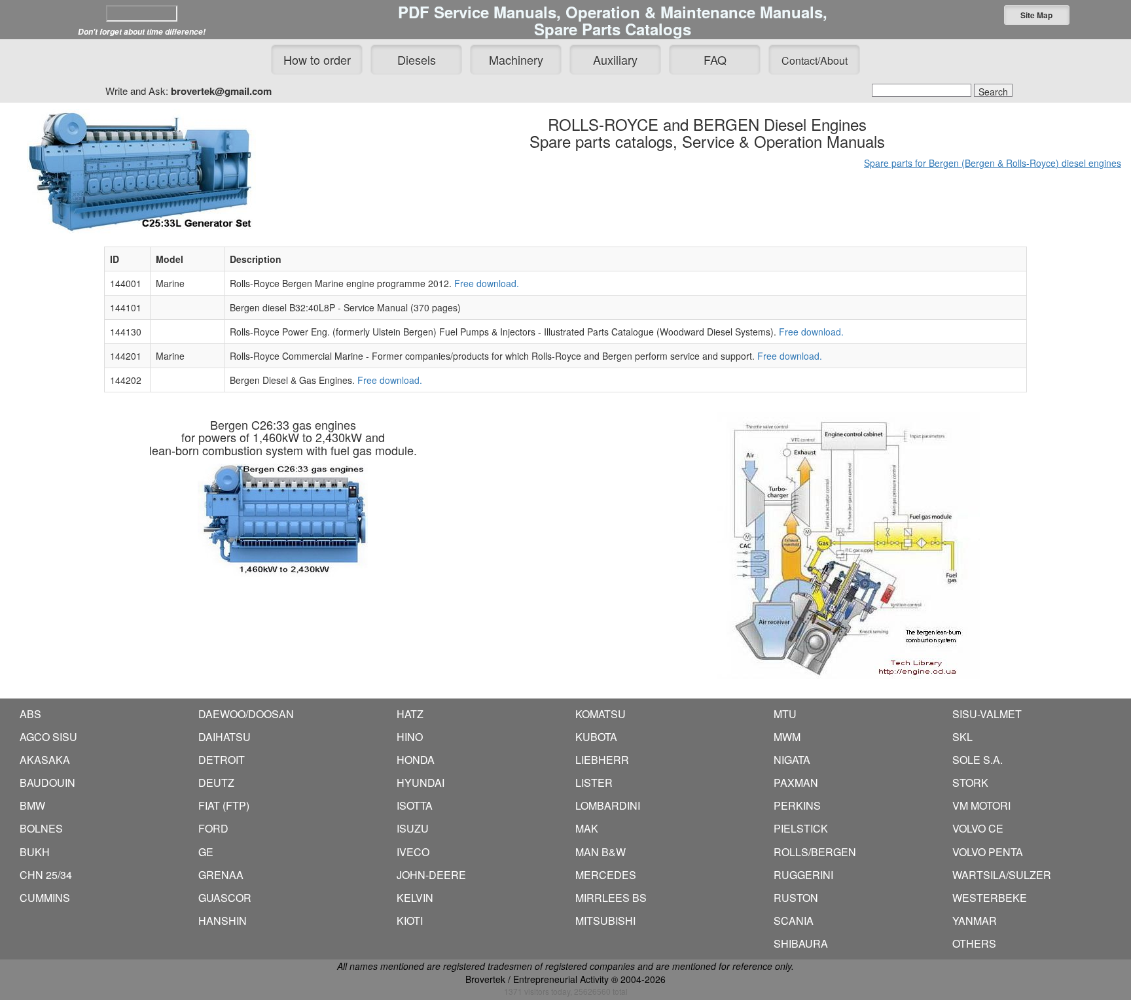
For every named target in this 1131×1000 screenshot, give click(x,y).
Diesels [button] (416, 59)
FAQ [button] (715, 59)
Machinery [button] (516, 59)
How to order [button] (317, 59)
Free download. (486, 283)
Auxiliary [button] (615, 59)
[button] (1036, 15)
